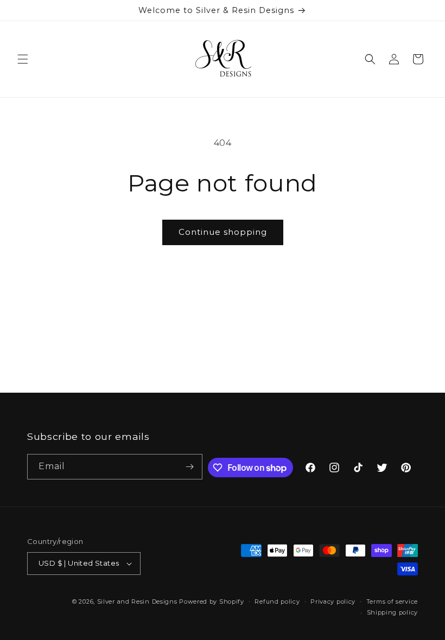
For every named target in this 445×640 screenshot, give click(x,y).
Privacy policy (332, 601)
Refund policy (277, 601)
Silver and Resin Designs (137, 601)
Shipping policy (392, 612)
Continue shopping (223, 232)
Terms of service (392, 601)
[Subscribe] (190, 466)
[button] (23, 59)
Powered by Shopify (211, 601)
